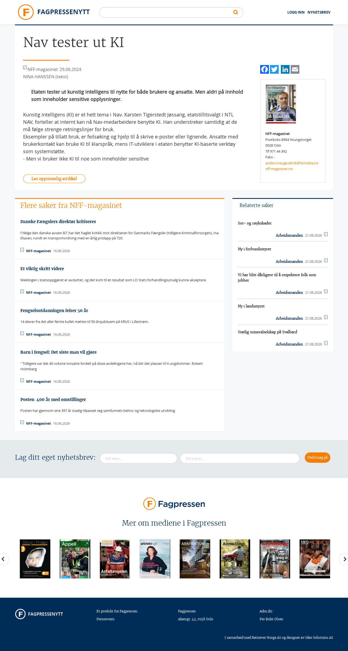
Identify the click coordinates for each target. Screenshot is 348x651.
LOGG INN (296, 12)
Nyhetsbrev (318, 12)
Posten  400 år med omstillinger (53, 399)
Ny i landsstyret (251, 306)
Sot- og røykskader (255, 223)
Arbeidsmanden (289, 235)
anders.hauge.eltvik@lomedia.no (291, 163)
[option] (35, 559)
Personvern (105, 619)
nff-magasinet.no (279, 168)
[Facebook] (264, 68)
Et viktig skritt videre (42, 268)
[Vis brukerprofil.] (280, 103)
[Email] (295, 68)
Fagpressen (187, 611)
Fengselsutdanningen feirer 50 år (54, 310)
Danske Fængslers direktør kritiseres (58, 221)
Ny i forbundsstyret (254, 249)
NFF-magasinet (38, 251)
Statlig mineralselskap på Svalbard (267, 332)
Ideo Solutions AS (319, 637)
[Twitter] (274, 68)
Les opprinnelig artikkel (54, 178)
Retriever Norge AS (266, 637)
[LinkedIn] (285, 68)
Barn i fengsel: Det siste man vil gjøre (58, 352)
